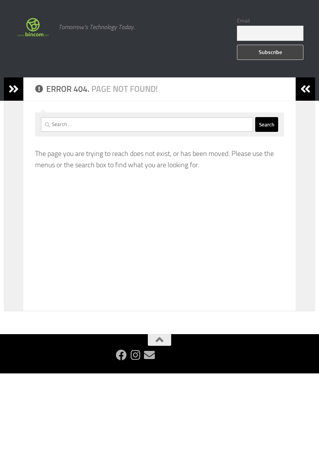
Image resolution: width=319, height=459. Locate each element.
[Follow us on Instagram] (135, 355)
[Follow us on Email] (149, 355)
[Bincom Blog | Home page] (33, 27)
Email (243, 21)
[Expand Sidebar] (13, 89)
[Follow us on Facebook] (121, 355)
